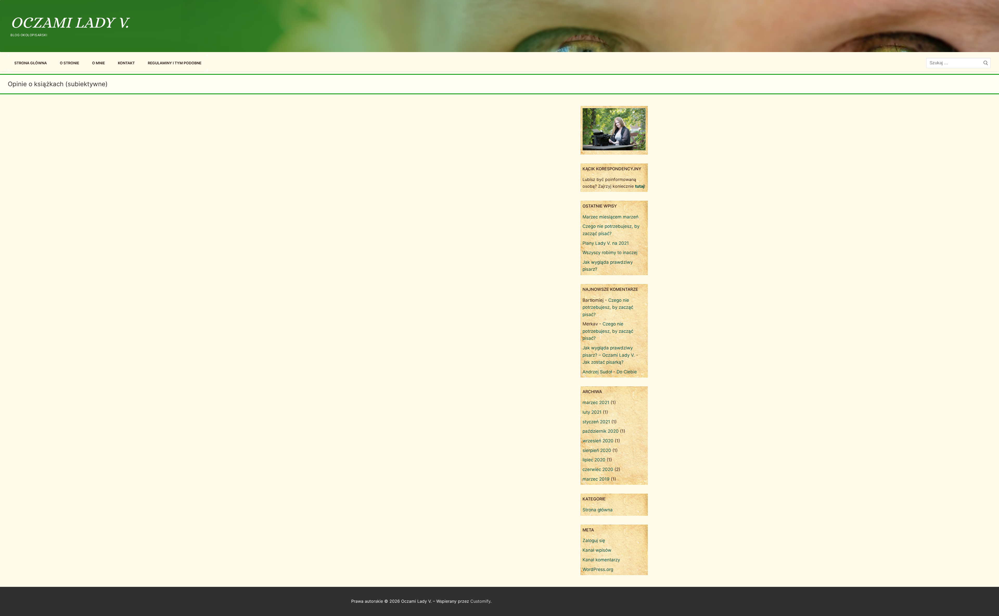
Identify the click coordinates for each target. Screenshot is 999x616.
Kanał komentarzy (601, 559)
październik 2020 (600, 431)
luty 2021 (591, 412)
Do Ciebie (627, 371)
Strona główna (597, 509)
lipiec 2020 (593, 459)
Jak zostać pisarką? (603, 362)
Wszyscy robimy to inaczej (609, 252)
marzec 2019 (596, 479)
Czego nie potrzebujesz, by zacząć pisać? (607, 307)
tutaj (639, 186)
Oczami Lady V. (69, 22)
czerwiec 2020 (597, 469)
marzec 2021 (595, 402)
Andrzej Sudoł (597, 371)
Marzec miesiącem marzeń (610, 216)
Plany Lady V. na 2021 (605, 243)
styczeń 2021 (596, 421)
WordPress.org (597, 569)
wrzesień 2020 (597, 440)
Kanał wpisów (596, 550)
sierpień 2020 (596, 450)
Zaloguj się (593, 540)
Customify (480, 601)
